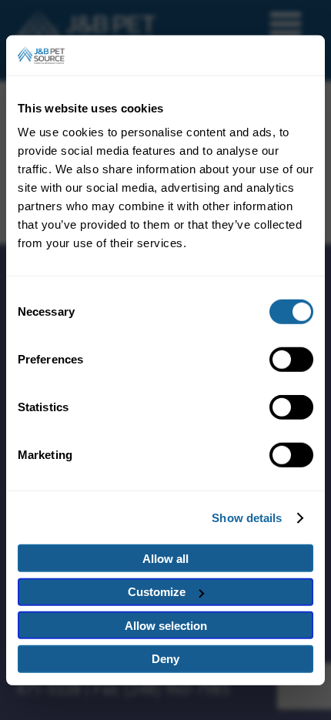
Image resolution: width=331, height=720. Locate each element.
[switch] (291, 359)
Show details (247, 517)
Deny (165, 658)
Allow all (165, 558)
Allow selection (166, 625)
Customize (157, 591)
